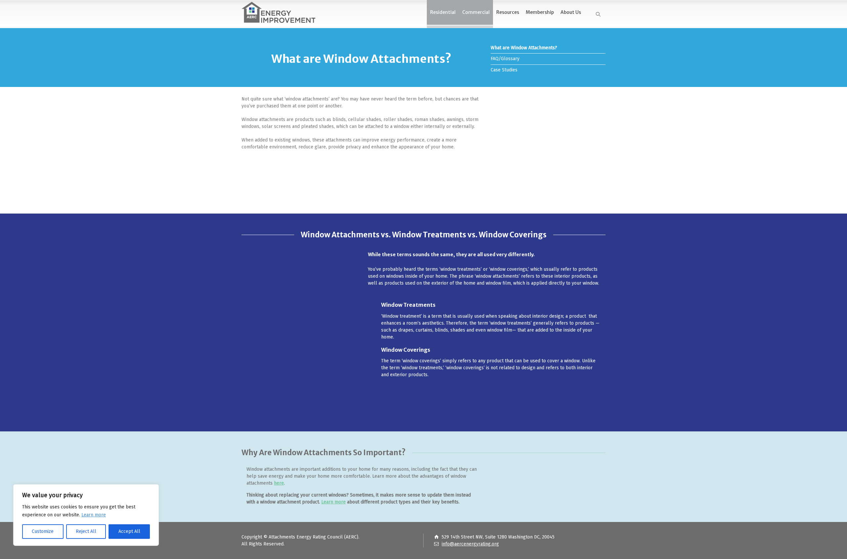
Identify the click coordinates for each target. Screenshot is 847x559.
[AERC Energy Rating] (278, 10)
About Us (570, 12)
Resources (507, 12)
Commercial (476, 12)
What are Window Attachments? (524, 48)
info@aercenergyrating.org (470, 544)
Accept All (129, 531)
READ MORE (451, 175)
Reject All (86, 531)
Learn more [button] (93, 515)
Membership (540, 12)
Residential (443, 12)
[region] (86, 515)
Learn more (333, 502)
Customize (43, 531)
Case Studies (504, 70)
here (279, 483)
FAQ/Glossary (505, 58)
